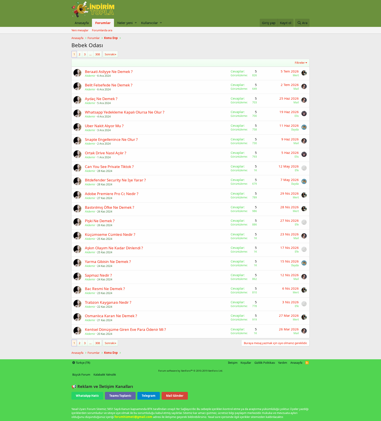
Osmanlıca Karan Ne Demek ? (111, 315)
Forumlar (103, 22)
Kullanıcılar (149, 22)
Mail (296, 89)
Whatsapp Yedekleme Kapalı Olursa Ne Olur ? (124, 112)
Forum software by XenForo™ (190, 370)
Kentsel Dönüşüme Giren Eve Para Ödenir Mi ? (125, 329)
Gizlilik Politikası (264, 363)
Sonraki (110, 54)
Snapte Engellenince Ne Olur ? (111, 139)
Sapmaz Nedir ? (98, 275)
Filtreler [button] (300, 63)
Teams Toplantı (120, 396)
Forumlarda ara (102, 30)
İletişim (232, 363)
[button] (136, 23)
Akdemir (90, 76)
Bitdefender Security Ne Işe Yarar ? (115, 180)
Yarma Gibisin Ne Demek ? (108, 261)
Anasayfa (82, 22)
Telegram (148, 396)
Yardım (282, 363)
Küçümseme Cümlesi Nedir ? (110, 234)
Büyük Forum (81, 374)
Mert (296, 75)
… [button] (90, 54)
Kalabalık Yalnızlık (104, 374)
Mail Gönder (174, 396)
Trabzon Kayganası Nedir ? (108, 302)
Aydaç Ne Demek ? (101, 98)
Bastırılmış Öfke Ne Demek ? (109, 207)
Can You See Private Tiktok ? (109, 166)
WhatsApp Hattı (87, 396)
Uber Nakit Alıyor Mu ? (104, 125)
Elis (297, 116)
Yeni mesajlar (79, 30)
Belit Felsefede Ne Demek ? (108, 85)
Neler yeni (125, 22)
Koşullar (246, 363)
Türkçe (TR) (82, 363)
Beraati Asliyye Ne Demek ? (109, 71)
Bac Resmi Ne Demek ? (105, 288)
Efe (297, 170)
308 (97, 54)
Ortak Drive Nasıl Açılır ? (105, 152)
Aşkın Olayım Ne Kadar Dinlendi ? (114, 247)
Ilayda (295, 129)
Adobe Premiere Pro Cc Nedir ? (111, 193)
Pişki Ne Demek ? (99, 220)
